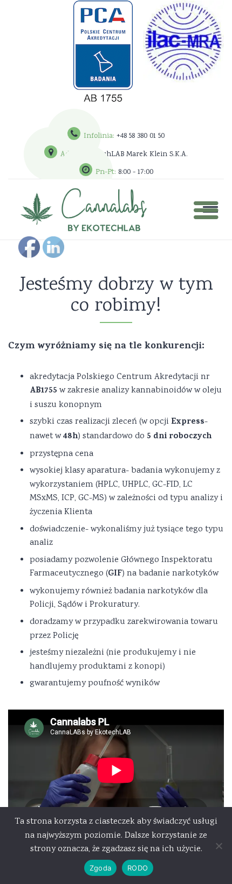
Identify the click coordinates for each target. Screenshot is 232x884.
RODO (137, 868)
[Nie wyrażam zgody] (218, 845)
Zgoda (100, 868)
